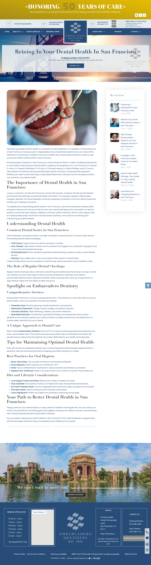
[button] (148, 285)
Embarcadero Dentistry (69, 155)
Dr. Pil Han (40, 168)
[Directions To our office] (121, 23)
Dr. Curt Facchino (78, 165)
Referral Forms (52, 31)
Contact (134, 31)
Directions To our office (135, 21)
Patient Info (97, 31)
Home (7, 31)
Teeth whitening (36, 311)
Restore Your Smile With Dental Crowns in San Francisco (130, 123)
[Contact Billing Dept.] (9, 23)
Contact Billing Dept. (23, 24)
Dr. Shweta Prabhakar (25, 168)
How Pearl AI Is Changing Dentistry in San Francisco (130, 194)
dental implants (66, 308)
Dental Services (33, 31)
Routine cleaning (33, 305)
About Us (16, 31)
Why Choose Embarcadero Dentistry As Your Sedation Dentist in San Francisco (129, 140)
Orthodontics (36, 314)
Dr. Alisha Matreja (71, 168)
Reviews (118, 31)
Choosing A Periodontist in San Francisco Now (129, 108)
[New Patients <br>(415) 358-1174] (92, 23)
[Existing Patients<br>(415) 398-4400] (44, 23)
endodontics (71, 314)
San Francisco (54, 418)
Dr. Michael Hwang (54, 168)
